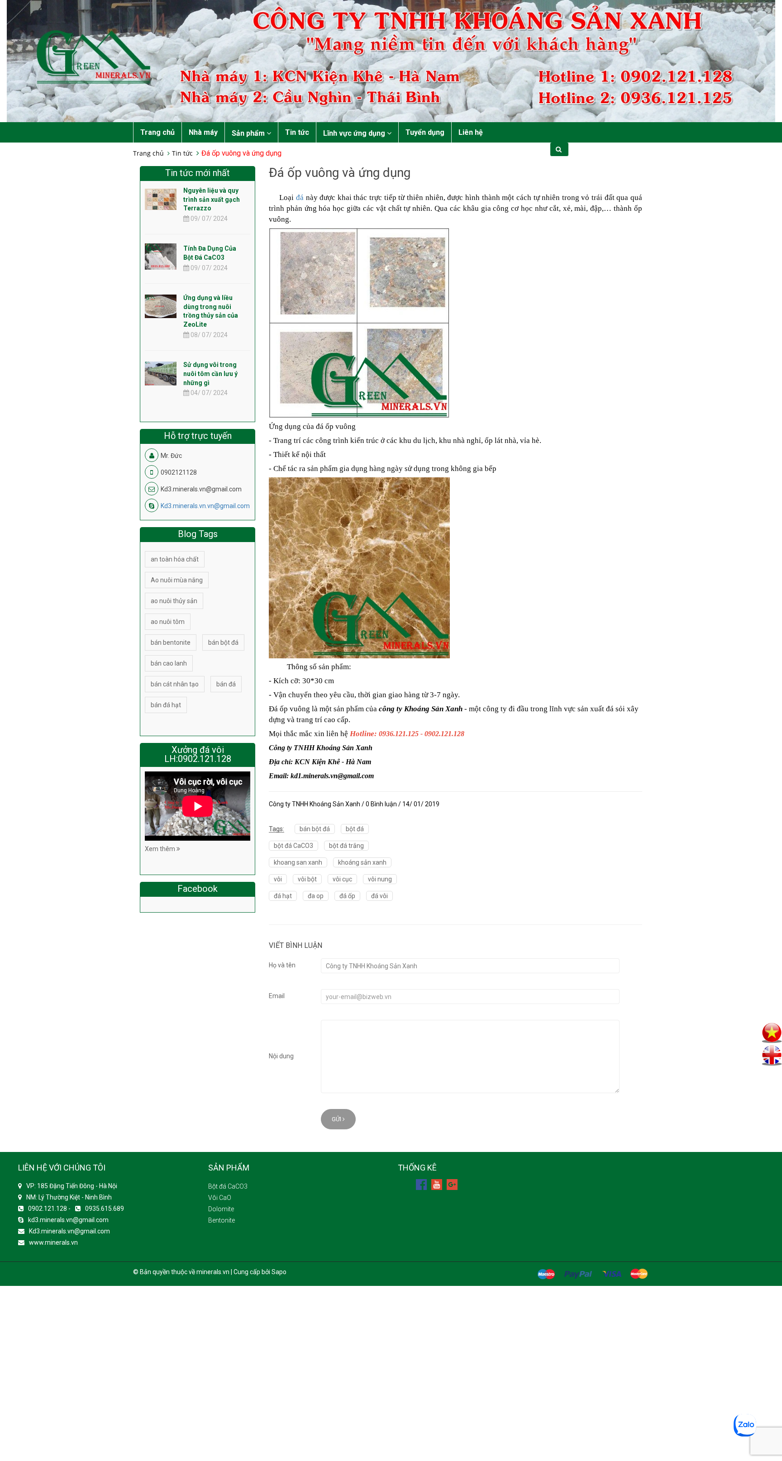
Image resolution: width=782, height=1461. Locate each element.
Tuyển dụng (424, 132)
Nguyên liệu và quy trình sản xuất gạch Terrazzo (211, 199)
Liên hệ (470, 132)
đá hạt (283, 895)
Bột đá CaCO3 (228, 1186)
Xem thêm (160, 848)
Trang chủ (157, 132)
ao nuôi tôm (168, 621)
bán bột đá (315, 829)
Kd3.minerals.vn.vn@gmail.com (205, 505)
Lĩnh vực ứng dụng (355, 133)
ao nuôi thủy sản (174, 600)
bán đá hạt (166, 705)
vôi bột (307, 879)
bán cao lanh (169, 663)
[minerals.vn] (391, 60)
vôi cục (342, 879)
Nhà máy (203, 132)
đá (300, 197)
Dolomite (221, 1209)
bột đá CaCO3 (293, 845)
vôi (278, 879)
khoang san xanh (298, 862)
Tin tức (297, 132)
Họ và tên (282, 965)
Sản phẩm (249, 133)
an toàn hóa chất (175, 559)
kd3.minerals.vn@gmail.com (68, 1219)
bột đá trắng (346, 845)
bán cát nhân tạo (175, 684)
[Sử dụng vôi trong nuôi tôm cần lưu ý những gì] (160, 372)
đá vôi (379, 895)
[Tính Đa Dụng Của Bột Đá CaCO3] (160, 264)
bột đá (355, 829)
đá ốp (347, 895)
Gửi (337, 1119)
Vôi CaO (219, 1197)
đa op (316, 895)
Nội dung (281, 1056)
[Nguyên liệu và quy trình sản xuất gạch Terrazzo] (160, 198)
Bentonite (221, 1220)
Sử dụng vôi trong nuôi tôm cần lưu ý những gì (210, 373)
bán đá (226, 684)
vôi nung (380, 879)
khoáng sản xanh (362, 862)
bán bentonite (171, 642)
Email (277, 996)
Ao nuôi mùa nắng (177, 580)
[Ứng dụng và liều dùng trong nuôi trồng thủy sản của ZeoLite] (160, 305)
